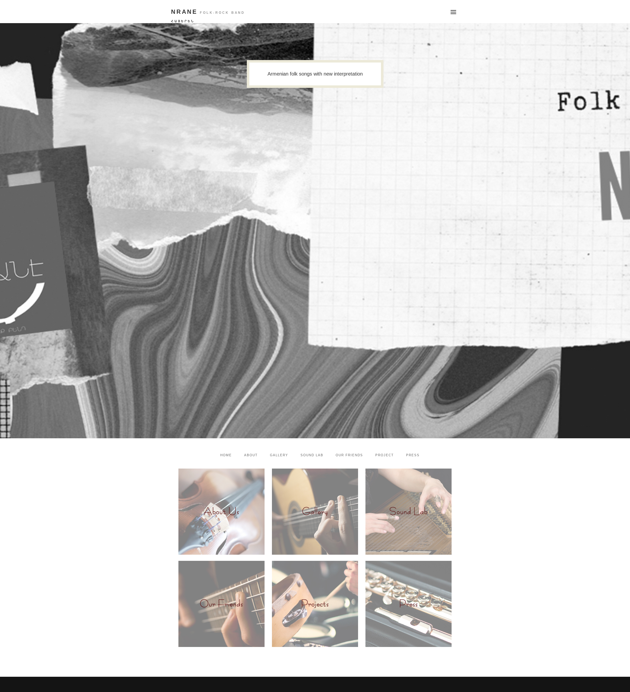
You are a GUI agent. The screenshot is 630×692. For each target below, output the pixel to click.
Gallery (279, 455)
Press (413, 455)
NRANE (208, 11)
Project (384, 455)
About (251, 455)
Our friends (349, 455)
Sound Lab (311, 455)
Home (226, 455)
